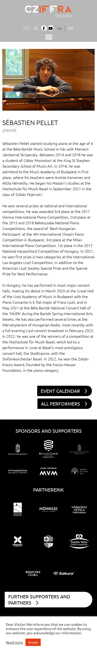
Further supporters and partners (39, 599)
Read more (14, 642)
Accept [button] (33, 642)
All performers (60, 404)
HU (59, 28)
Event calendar (60, 391)
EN (70, 28)
